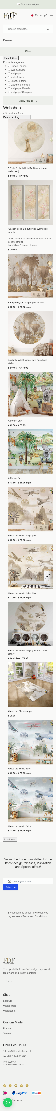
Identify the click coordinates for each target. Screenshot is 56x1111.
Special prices (18, 66)
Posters (7, 1028)
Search (48, 29)
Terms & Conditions (12, 1100)
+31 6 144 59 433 (16, 1056)
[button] (7, 1102)
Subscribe (11, 887)
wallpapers (17, 73)
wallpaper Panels (20, 88)
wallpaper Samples (21, 92)
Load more (10, 839)
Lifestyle (7, 1000)
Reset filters (10, 58)
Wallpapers (9, 1010)
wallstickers (17, 77)
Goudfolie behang (20, 84)
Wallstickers (9, 1005)
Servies (7, 1033)
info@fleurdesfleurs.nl (19, 1051)
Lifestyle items (18, 81)
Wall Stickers (18, 69)
